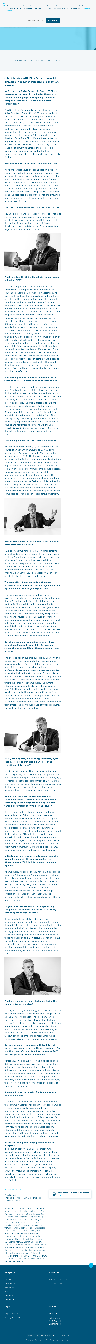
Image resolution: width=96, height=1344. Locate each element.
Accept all (53, 20)
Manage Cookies (35, 20)
